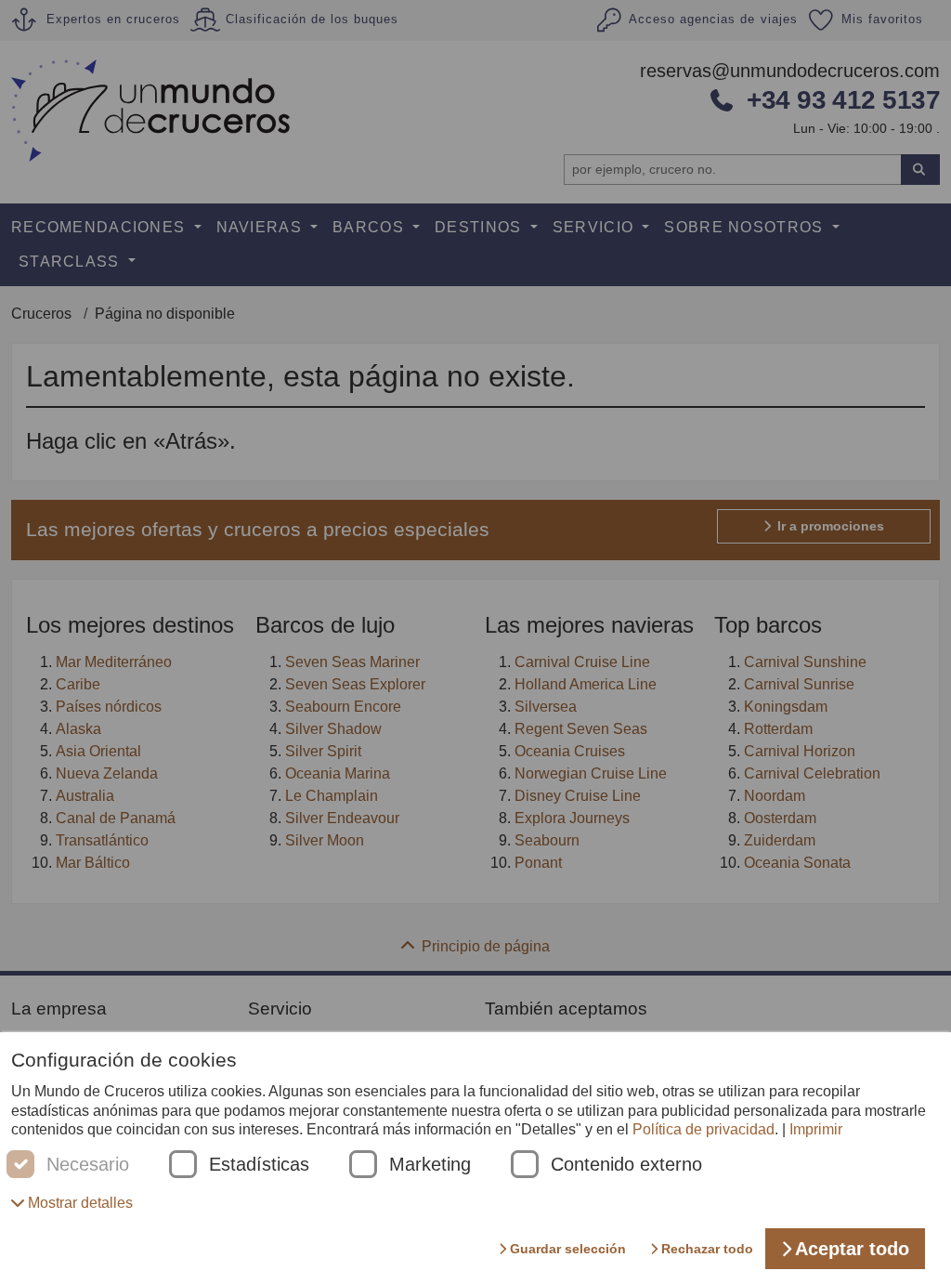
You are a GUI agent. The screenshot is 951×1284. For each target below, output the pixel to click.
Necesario (87, 1164)
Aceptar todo (852, 1248)
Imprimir (815, 1129)
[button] (72, 1203)
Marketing (430, 1164)
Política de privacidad (703, 1129)
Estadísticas (259, 1164)
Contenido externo (626, 1164)
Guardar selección (568, 1248)
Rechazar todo (707, 1248)
